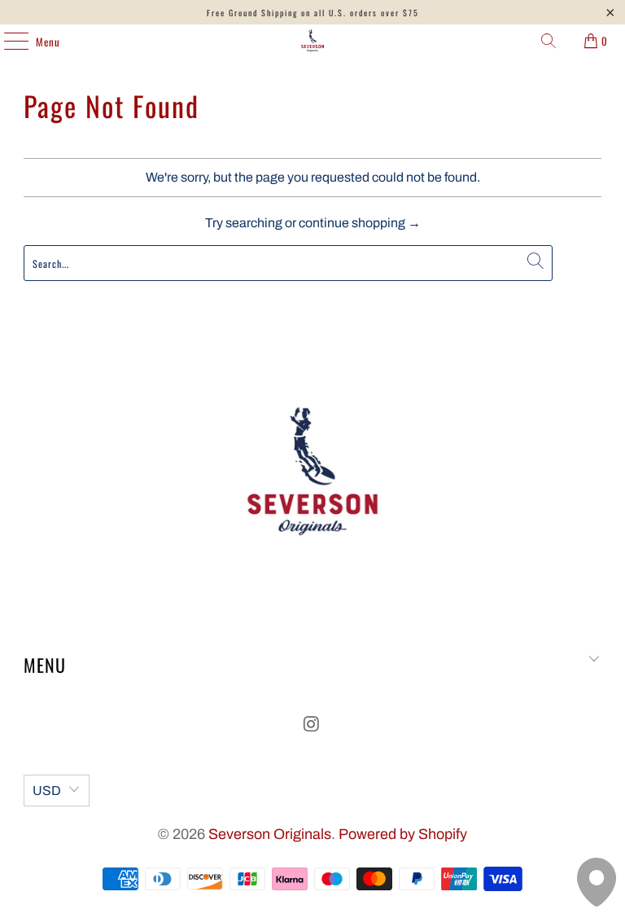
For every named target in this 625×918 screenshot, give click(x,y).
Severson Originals (269, 834)
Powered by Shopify (403, 834)
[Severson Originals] (312, 40)
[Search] (548, 40)
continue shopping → (360, 223)
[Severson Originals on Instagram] (311, 726)
